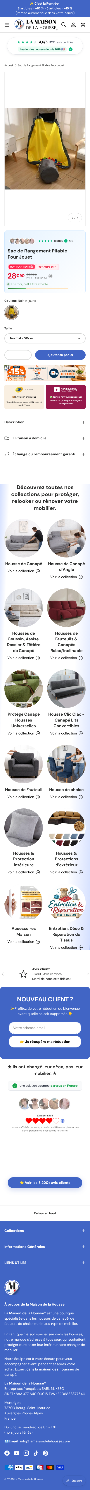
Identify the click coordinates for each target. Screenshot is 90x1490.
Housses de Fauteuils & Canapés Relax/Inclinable (66, 642)
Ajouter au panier (60, 355)
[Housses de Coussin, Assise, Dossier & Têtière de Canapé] (23, 607)
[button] (83, 25)
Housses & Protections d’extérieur (66, 859)
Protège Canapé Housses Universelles (24, 720)
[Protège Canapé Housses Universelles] (23, 688)
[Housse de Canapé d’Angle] (66, 538)
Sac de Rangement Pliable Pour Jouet (41, 65)
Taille (8, 328)
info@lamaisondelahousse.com (45, 1441)
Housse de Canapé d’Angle (66, 566)
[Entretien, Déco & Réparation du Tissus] (66, 903)
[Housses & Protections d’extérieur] (66, 827)
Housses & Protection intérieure (23, 859)
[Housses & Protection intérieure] (23, 827)
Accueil (9, 65)
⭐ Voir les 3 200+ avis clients (45, 1182)
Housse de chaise (66, 789)
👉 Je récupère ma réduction (45, 1041)
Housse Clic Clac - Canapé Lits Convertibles (66, 720)
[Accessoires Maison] (23, 903)
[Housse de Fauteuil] (23, 764)
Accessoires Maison (24, 931)
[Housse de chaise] (66, 764)
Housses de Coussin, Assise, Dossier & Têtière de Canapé (23, 642)
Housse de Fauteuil (23, 789)
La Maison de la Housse (28, 1479)
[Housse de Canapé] (23, 538)
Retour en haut (45, 1213)
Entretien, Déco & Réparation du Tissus (66, 934)
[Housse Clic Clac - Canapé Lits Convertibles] (66, 688)
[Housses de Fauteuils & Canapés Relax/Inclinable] (66, 607)
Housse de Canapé (23, 563)
